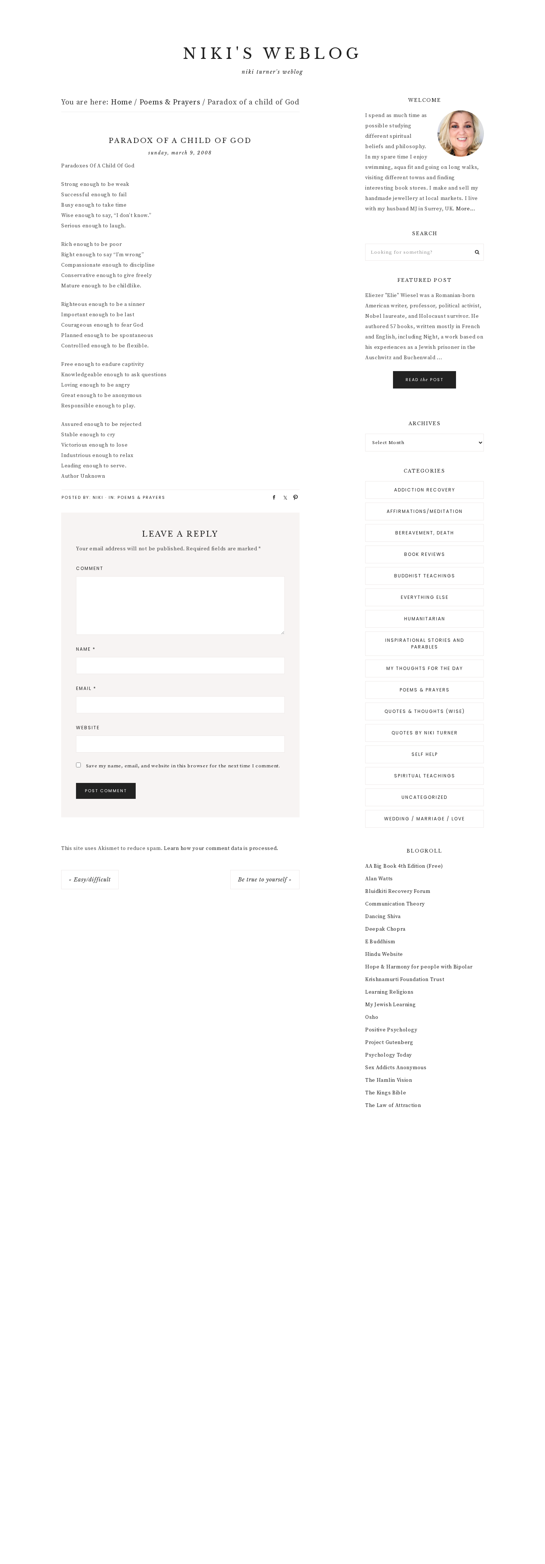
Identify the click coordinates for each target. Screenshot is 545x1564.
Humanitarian (424, 619)
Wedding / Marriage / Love (424, 819)
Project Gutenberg (389, 1042)
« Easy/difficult (90, 879)
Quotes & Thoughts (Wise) (424, 711)
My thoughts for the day (424, 668)
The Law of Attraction (393, 1105)
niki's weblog (272, 53)
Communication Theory (395, 904)
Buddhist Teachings (424, 576)
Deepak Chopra (385, 929)
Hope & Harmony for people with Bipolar (419, 967)
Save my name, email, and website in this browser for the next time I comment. (183, 766)
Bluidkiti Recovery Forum (397, 891)
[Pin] (293, 497)
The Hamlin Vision (388, 1080)
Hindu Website (384, 954)
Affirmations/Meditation (425, 511)
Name (86, 649)
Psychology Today (388, 1055)
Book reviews (424, 554)
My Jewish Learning (390, 1004)
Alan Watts (379, 879)
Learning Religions (389, 992)
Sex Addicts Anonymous (396, 1067)
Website (88, 727)
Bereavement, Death (424, 533)
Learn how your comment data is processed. (221, 848)
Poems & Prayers (141, 497)
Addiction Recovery (424, 490)
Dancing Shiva (383, 916)
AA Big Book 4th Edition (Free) (404, 866)
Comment (89, 568)
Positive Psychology (391, 1030)
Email (86, 688)
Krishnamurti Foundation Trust (404, 979)
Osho (372, 1017)
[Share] (271, 497)
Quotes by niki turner (425, 733)
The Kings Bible (385, 1093)
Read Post (424, 380)
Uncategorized (424, 797)
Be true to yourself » (265, 879)
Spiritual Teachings (424, 776)
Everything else (425, 597)
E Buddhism (380, 941)
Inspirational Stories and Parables (424, 643)
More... (465, 209)
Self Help (425, 754)
